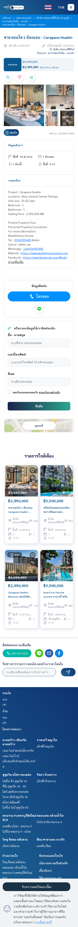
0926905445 (22, 240)
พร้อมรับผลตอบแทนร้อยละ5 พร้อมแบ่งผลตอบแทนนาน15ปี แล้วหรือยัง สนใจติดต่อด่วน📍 (56, 510)
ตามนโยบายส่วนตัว (49, 392)
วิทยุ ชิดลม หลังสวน (15, 839)
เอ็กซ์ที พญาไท (45, 746)
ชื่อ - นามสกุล (16, 335)
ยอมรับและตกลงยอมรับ (25, 392)
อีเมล (11, 374)
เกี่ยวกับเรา (45, 870)
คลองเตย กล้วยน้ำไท (50, 815)
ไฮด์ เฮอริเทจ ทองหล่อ (15, 791)
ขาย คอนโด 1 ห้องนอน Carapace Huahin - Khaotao (20, 510)
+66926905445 (33, 248)
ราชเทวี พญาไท (47, 740)
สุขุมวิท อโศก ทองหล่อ (16, 774)
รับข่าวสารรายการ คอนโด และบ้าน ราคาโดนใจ (32, 664)
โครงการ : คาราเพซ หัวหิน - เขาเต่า (55, 53)
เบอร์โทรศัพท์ (17, 354)
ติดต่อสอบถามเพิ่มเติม (16, 645)
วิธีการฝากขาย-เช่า (50, 878)
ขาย (4, 699)
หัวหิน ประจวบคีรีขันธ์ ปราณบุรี (52, 18)
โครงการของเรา (11, 729)
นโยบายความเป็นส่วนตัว (53, 863)
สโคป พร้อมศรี (11, 802)
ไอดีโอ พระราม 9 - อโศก (16, 831)
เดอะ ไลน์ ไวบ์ (10, 756)
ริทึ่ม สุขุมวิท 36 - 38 (14, 786)
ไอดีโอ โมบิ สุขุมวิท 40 (15, 807)
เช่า (4, 704)
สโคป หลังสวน (11, 846)
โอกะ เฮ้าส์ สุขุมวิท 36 (15, 797)
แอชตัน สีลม (44, 846)
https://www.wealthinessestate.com (44, 253)
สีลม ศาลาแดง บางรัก (51, 839)
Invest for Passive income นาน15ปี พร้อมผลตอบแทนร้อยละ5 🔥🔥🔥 (56, 595)
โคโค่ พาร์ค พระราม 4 (49, 822)
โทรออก (42, 296)
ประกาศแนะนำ (24, 18)
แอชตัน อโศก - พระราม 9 (17, 826)
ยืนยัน (39, 406)
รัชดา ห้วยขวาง (47, 774)
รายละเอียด (14, 180)
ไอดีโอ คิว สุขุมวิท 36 (14, 781)
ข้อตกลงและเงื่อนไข (51, 855)
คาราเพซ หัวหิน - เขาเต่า (15, 21)
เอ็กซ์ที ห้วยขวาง (46, 781)
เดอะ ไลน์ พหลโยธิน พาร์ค (18, 750)
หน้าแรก (6, 18)
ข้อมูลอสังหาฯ (15, 145)
